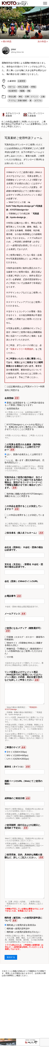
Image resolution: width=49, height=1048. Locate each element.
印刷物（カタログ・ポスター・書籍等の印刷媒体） (24, 638)
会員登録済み (12, 408)
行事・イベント (31, 97)
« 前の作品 (6, 41)
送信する (11, 957)
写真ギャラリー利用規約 (21, 349)
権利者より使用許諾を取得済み (21, 925)
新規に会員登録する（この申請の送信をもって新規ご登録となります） (24, 404)
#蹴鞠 (22, 91)
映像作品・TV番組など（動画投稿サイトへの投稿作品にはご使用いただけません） (24, 651)
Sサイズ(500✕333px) (16, 752)
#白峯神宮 (12, 91)
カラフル (38, 100)
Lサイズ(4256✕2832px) (17, 759)
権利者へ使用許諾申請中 (18, 928)
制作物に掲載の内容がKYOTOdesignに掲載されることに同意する (24, 495)
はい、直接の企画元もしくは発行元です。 (23, 455)
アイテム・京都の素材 (17, 100)
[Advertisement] (24, 1007)
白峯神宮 (21, 81)
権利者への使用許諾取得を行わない (23, 932)
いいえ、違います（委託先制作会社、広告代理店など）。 (24, 461)
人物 (43, 97)
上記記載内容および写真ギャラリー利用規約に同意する (24, 388)
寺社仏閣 (12, 97)
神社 (20, 97)
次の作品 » (43, 41)
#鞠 (28, 91)
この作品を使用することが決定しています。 (24, 516)
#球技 (33, 87)
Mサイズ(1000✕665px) (17, 755)
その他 (9, 657)
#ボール (11, 87)
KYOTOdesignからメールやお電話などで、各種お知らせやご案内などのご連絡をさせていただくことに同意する (24, 426)
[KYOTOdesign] (14, 4)
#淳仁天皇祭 (23, 87)
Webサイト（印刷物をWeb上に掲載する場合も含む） (24, 644)
